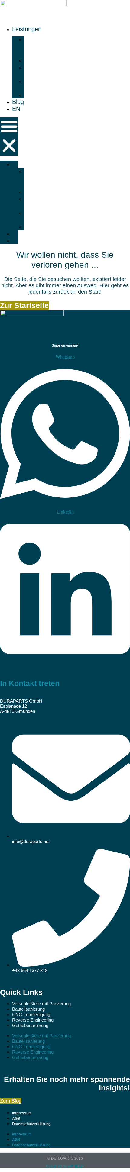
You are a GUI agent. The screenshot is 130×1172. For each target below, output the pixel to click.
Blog (18, 101)
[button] (9, 136)
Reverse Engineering (40, 84)
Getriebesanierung (55, 95)
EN (16, 108)
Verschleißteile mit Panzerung (46, 46)
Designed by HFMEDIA (65, 1166)
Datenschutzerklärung (31, 1124)
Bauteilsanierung (52, 60)
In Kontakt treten (30, 683)
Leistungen (26, 29)
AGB (16, 1118)
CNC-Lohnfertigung (42, 70)
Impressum (22, 1113)
